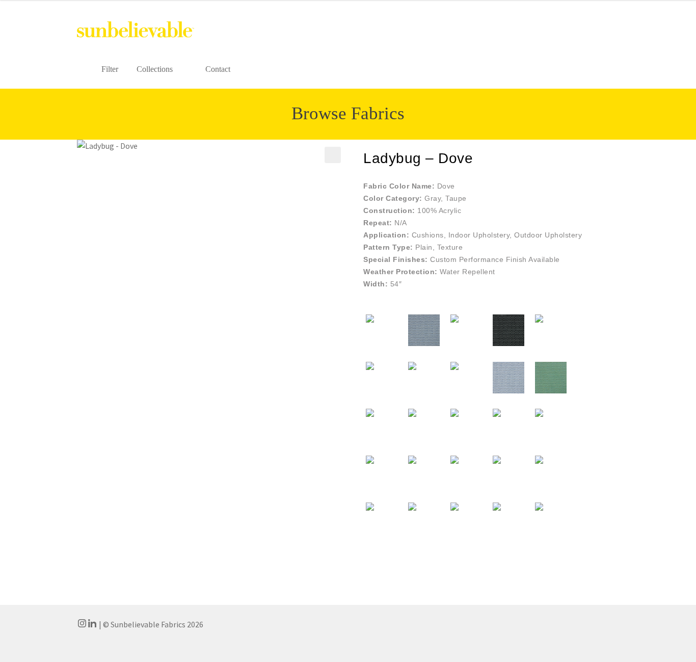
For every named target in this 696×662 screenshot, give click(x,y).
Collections (155, 69)
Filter (109, 69)
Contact (217, 69)
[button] (333, 155)
